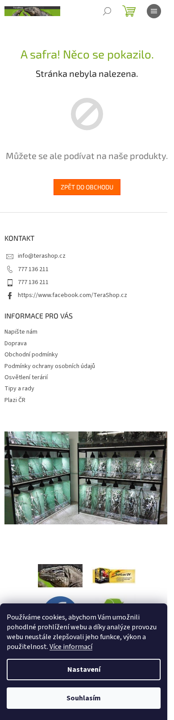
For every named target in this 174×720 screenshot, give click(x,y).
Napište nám (20, 331)
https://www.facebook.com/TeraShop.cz (72, 295)
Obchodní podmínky (31, 354)
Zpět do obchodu (87, 187)
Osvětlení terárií (26, 377)
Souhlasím (83, 698)
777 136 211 (33, 269)
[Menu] (154, 11)
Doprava (15, 343)
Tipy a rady (19, 388)
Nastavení (83, 669)
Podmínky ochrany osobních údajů (49, 366)
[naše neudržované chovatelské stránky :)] (60, 575)
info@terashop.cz (42, 255)
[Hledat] (107, 11)
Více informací (71, 647)
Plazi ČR (14, 400)
